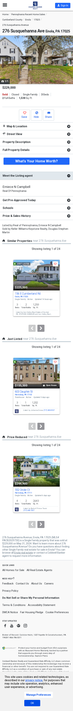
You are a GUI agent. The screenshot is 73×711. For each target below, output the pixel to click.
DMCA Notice (10, 612)
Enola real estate (23, 552)
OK (32, 703)
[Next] (40, 328)
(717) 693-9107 (49, 410)
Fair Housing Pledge (31, 612)
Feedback (7, 583)
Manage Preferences (38, 694)
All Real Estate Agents (39, 570)
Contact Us (22, 583)
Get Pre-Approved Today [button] (19, 200)
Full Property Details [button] (16, 150)
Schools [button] (8, 208)
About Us (36, 583)
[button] (62, 5)
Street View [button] (14, 134)
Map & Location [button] (16, 126)
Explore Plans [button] (41, 656)
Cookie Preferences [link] (57, 612)
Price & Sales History (17, 216)
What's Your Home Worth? (36, 161)
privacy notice (34, 680)
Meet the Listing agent (17, 175)
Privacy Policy (10, 590)
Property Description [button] (16, 142)
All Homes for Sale (13, 570)
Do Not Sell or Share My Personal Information (30, 597)
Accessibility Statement (41, 605)
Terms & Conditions (14, 605)
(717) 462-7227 (28, 510)
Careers (49, 583)
